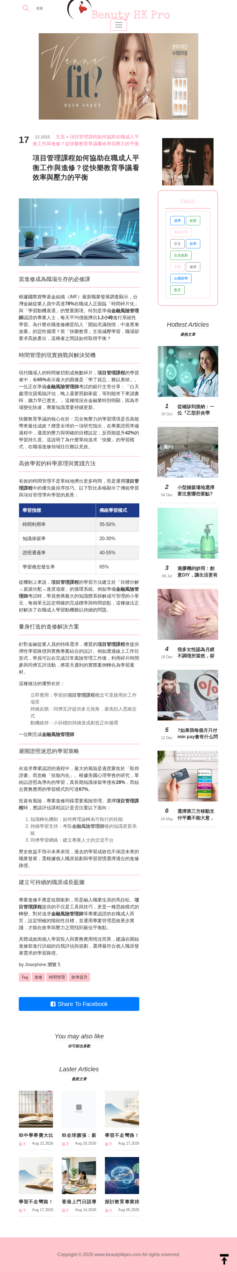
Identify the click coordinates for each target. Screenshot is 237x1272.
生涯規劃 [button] (181, 255)
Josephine (35, 964)
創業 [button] (193, 221)
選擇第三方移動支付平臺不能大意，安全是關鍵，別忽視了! (195, 814)
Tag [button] (24, 977)
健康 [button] (193, 267)
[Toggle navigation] (118, 25)
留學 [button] (193, 244)
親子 (22, 1144)
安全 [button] (177, 244)
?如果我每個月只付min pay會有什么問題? (197, 733)
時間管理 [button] (57, 977)
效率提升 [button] (79, 977)
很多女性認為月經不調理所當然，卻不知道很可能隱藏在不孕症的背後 (195, 653)
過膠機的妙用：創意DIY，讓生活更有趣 (197, 571)
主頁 (60, 136)
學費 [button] (177, 267)
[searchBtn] (26, 8)
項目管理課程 (111, 372)
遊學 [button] (177, 221)
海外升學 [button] (181, 232)
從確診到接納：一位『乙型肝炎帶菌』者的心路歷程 (195, 410)
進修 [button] (38, 977)
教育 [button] (177, 290)
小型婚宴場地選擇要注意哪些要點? (195, 490)
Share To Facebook (83, 1004)
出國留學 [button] (181, 278)
